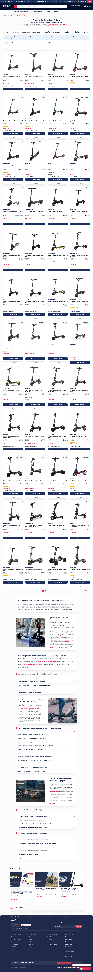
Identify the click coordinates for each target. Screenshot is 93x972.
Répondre (87, 964)
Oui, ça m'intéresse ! (39, 492)
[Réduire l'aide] (78, 967)
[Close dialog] (67, 475)
